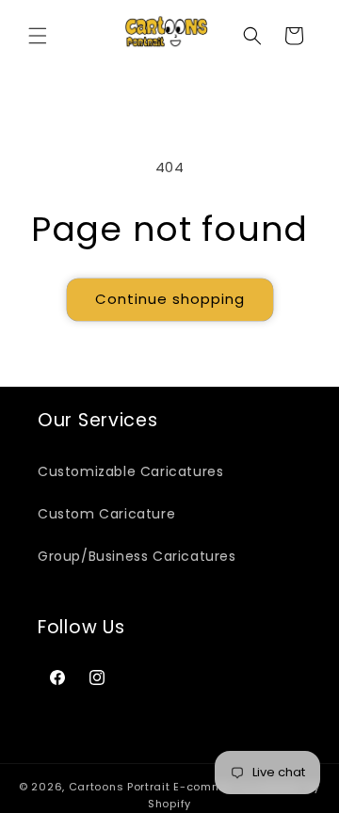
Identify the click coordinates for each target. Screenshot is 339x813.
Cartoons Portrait (119, 786)
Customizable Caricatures (130, 471)
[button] (37, 35)
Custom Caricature (106, 513)
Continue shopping (170, 299)
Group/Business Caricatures (137, 556)
